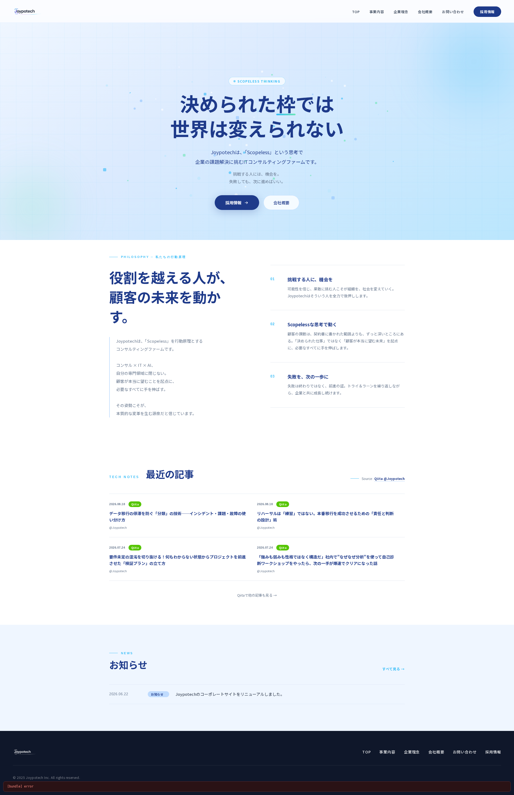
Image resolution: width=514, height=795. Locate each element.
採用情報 (487, 11)
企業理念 (401, 11)
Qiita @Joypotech (389, 478)
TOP (356, 11)
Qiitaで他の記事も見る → (257, 595)
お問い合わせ (453, 11)
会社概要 (425, 11)
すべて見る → (393, 668)
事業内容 (376, 11)
